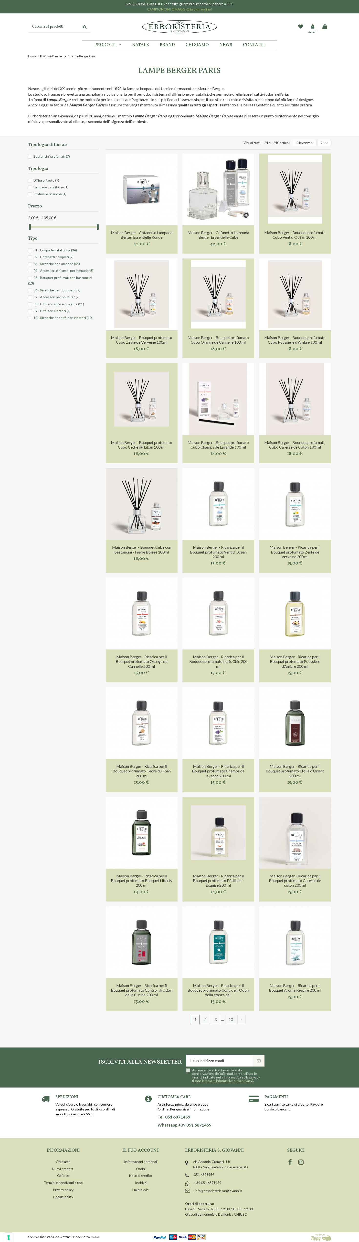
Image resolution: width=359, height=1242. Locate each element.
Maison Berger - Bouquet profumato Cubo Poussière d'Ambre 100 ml (295, 339)
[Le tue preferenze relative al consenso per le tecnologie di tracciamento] (8, 1237)
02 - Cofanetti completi (53, 257)
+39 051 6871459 (207, 1182)
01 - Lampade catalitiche (55, 250)
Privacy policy (63, 1190)
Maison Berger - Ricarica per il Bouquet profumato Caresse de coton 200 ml (295, 880)
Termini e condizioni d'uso (63, 1182)
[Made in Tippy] (321, 1237)
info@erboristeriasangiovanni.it (219, 1191)
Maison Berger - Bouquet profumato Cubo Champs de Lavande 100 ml (218, 444)
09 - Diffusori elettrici (52, 311)
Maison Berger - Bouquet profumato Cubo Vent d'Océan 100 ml (295, 234)
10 (231, 1019)
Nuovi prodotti (63, 1169)
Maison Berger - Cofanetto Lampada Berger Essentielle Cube (218, 234)
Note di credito (140, 1175)
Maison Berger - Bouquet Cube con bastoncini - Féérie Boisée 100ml (141, 549)
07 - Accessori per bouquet (56, 297)
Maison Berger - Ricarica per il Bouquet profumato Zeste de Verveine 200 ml (295, 552)
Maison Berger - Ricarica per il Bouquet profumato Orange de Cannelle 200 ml (141, 661)
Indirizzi (141, 1182)
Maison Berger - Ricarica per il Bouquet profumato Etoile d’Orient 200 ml (295, 771)
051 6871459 (204, 1174)
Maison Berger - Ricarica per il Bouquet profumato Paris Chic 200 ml (218, 661)
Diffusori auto (46, 180)
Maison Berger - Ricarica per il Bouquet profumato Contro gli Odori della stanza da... (218, 990)
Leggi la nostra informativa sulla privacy (222, 1080)
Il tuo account (140, 1151)
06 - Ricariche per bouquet (56, 290)
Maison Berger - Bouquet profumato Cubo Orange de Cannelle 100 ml (218, 339)
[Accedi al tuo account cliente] (313, 27)
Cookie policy (63, 1197)
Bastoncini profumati (51, 156)
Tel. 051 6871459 (174, 1117)
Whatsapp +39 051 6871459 (184, 1125)
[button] (108, 45)
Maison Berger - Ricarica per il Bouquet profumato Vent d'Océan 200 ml (218, 552)
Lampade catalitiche (50, 187)
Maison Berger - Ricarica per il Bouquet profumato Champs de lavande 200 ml (218, 771)
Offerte (63, 1175)
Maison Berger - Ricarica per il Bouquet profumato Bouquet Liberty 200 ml (141, 880)
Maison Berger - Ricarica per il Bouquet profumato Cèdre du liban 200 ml (142, 771)
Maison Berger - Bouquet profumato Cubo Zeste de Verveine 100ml (141, 339)
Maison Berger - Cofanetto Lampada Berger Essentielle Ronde (141, 234)
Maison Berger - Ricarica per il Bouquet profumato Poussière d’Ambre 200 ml (295, 661)
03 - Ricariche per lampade (56, 264)
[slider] (30, 227)
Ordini (141, 1169)
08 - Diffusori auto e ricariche (58, 304)
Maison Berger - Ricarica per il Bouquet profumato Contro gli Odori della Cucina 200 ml (141, 990)
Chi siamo (63, 1162)
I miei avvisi (140, 1190)
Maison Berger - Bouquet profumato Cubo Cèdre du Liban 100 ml (141, 444)
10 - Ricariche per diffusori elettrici (63, 318)
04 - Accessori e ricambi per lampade (63, 270)
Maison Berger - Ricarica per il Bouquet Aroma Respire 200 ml (295, 987)
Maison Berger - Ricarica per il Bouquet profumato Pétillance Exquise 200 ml (218, 880)
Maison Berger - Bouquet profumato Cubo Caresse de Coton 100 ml (295, 444)
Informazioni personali (141, 1162)
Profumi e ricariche (49, 194)
